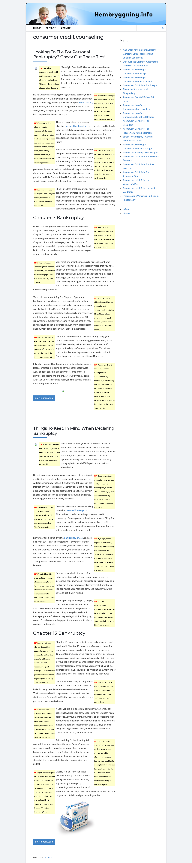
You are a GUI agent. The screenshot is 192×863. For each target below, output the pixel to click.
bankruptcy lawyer (73, 537)
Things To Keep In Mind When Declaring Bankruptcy (73, 431)
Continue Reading (44, 398)
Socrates (49, 857)
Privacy (51, 28)
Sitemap (65, 28)
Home (37, 28)
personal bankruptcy (75, 125)
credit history (86, 102)
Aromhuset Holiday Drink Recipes (140, 152)
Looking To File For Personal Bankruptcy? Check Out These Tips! (69, 54)
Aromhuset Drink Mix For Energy (140, 85)
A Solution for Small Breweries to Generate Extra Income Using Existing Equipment (140, 53)
